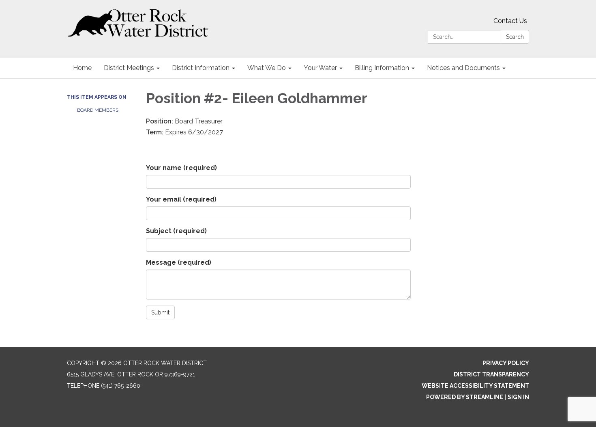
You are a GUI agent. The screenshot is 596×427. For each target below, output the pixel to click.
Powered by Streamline (464, 397)
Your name (181, 168)
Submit (160, 312)
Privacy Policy (505, 363)
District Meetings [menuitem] (129, 68)
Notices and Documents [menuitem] (463, 68)
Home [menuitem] (82, 68)
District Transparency (491, 374)
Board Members (97, 110)
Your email (181, 199)
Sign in (518, 397)
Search (515, 37)
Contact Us (510, 21)
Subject (176, 231)
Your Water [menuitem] (320, 68)
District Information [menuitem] (200, 68)
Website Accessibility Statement (475, 385)
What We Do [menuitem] (266, 68)
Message (178, 262)
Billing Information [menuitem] (382, 68)
